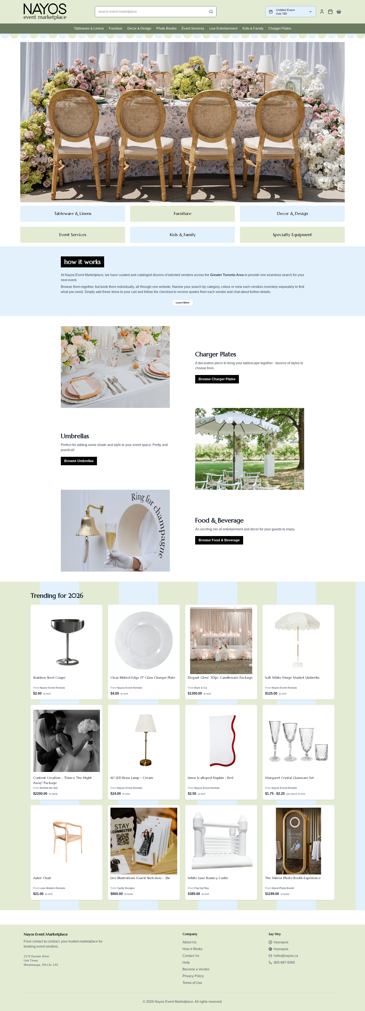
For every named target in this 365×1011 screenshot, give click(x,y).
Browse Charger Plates (217, 379)
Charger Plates (279, 28)
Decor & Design (139, 28)
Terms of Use (192, 983)
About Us (189, 942)
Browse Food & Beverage (219, 540)
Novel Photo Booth (283, 888)
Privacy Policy (193, 976)
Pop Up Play (201, 888)
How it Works (192, 949)
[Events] (330, 11)
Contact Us (190, 956)
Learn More (182, 302)
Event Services (193, 28)
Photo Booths (166, 28)
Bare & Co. (200, 687)
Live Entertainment (223, 28)
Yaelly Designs (126, 888)
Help (186, 962)
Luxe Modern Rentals (52, 888)
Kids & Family (252, 28)
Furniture (115, 28)
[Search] (211, 12)
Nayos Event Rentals (52, 687)
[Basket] (338, 11)
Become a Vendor (195, 969)
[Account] (321, 11)
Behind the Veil (48, 788)
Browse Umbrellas (79, 461)
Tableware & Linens (89, 28)
